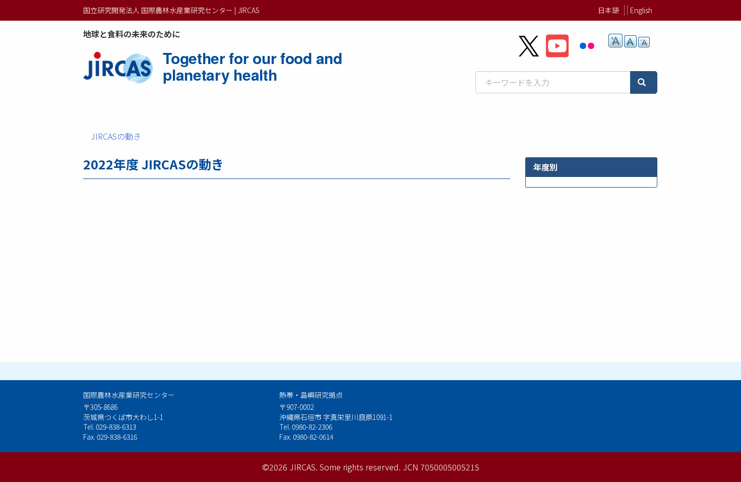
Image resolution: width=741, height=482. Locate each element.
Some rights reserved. (360, 467)
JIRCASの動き (116, 136)
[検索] (643, 82)
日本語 (608, 10)
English (641, 10)
